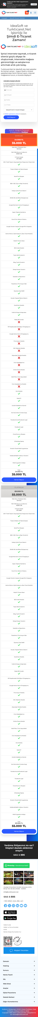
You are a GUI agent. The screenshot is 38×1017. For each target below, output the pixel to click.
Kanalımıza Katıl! (16, 865)
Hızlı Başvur (11, 117)
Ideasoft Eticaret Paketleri (17, 18)
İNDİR (34, 4)
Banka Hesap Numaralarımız (12, 932)
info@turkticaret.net (11, 892)
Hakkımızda (7, 925)
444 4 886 (19, 855)
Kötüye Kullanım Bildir (21, 1011)
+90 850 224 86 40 (13, 901)
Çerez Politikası (27, 1009)
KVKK (5, 929)
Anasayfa (4, 18)
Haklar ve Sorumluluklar (11, 927)
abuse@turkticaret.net (20, 1014)
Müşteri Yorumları (21, 950)
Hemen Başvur (19, 480)
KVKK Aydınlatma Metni (12, 114)
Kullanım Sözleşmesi (9, 1009)
